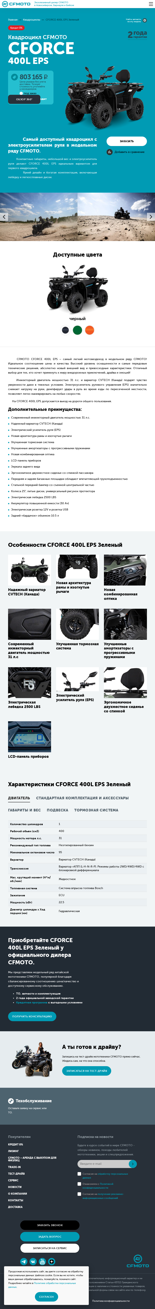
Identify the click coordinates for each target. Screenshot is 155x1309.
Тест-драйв (16, 1173)
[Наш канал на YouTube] (42, 1261)
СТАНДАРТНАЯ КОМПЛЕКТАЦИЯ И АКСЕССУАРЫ (82, 798)
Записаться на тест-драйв (86, 1070)
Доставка (15, 1207)
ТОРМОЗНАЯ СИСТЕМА (96, 810)
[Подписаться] (133, 1164)
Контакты (15, 1200)
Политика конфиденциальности (111, 1301)
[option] (39, 217)
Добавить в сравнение (130, 151)
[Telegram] (23, 1261)
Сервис (13, 1180)
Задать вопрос (50, 1236)
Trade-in (14, 1167)
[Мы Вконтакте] (33, 1261)
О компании (17, 1193)
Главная (13, 19)
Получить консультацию (32, 1016)
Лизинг (13, 1151)
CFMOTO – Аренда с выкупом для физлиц (32, 1159)
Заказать (127, 141)
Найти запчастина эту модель (133, 20)
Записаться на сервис (50, 1248)
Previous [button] (4, 217)
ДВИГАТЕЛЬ (19, 798)
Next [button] (151, 217)
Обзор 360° (24, 99)
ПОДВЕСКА (57, 810)
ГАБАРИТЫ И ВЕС (24, 810)
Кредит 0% (15, 1144)
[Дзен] (51, 1261)
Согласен (46, 1296)
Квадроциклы (31, 19)
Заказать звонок (50, 1225)
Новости (15, 1187)
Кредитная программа (31, 1002)
